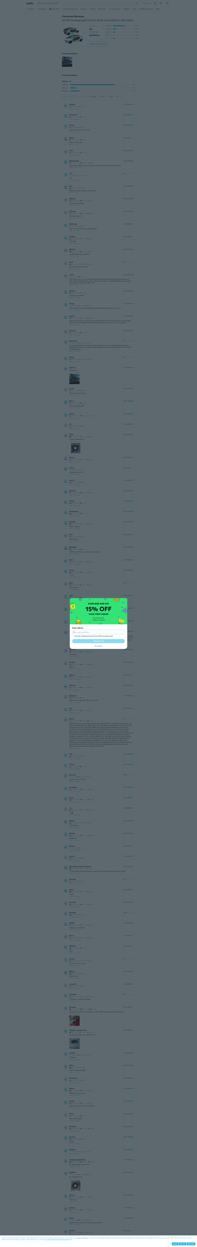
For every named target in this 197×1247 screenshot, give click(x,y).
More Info (191, 1244)
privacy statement (82, 1238)
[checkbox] (73, 636)
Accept (175, 1244)
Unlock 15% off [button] (98, 641)
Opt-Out (182, 1244)
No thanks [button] (98, 646)
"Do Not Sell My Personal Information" (57, 1239)
